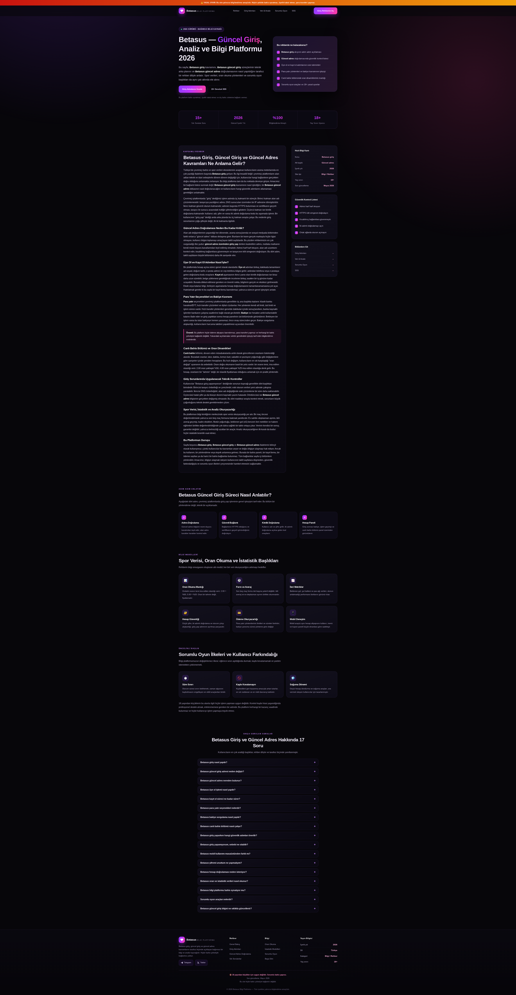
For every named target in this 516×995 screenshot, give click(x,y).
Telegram (187, 963)
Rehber (236, 11)
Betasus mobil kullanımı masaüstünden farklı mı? (225, 854)
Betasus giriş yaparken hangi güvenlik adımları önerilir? (228, 835)
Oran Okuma (270, 944)
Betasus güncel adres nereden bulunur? (221, 780)
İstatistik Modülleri (272, 949)
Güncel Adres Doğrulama (240, 954)
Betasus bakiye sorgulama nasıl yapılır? (220, 817)
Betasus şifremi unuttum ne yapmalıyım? (221, 863)
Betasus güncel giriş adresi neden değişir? (222, 771)
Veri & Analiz (265, 11)
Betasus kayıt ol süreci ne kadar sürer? (220, 799)
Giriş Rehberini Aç (325, 11)
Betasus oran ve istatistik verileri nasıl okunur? (224, 881)
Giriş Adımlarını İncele (192, 89)
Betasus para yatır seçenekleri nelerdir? (220, 808)
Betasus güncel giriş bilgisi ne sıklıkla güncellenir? (226, 908)
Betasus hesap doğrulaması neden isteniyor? (223, 872)
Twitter (202, 963)
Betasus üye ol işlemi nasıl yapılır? (217, 790)
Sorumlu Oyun (281, 11)
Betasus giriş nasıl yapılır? (213, 762)
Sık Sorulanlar (235, 959)
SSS (293, 11)
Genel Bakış (235, 944)
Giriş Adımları (249, 11)
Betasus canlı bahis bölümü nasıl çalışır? (221, 826)
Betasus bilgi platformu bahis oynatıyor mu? (223, 890)
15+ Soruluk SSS (218, 89)
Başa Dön (269, 959)
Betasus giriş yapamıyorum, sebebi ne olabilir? (224, 844)
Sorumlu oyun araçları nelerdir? (216, 899)
